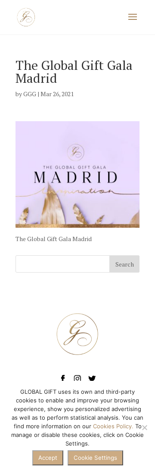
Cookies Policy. (113, 426)
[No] (144, 427)
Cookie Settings (95, 457)
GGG (29, 94)
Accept (47, 457)
